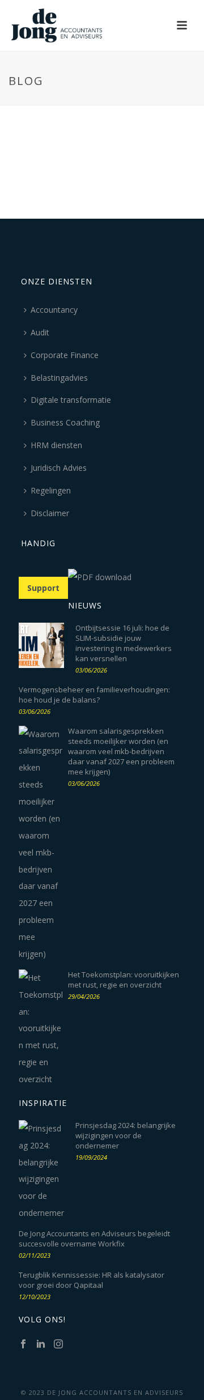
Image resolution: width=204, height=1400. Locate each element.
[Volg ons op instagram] (58, 1344)
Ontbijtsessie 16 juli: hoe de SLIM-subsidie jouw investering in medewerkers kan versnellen (123, 643)
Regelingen (51, 490)
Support (43, 587)
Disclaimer (50, 513)
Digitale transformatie (71, 399)
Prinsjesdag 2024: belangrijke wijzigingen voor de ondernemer (125, 1135)
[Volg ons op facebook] (23, 1344)
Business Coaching (65, 422)
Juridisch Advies (59, 467)
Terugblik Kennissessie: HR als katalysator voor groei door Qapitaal (91, 1280)
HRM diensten (56, 445)
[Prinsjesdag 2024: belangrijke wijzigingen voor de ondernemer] (41, 1171)
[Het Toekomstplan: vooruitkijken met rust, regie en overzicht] (41, 1028)
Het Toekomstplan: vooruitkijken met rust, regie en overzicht (123, 979)
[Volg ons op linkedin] (40, 1344)
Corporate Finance (65, 355)
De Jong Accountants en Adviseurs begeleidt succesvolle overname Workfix (94, 1238)
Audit (40, 332)
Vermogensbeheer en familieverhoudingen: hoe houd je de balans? (94, 694)
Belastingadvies (59, 377)
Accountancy (54, 309)
